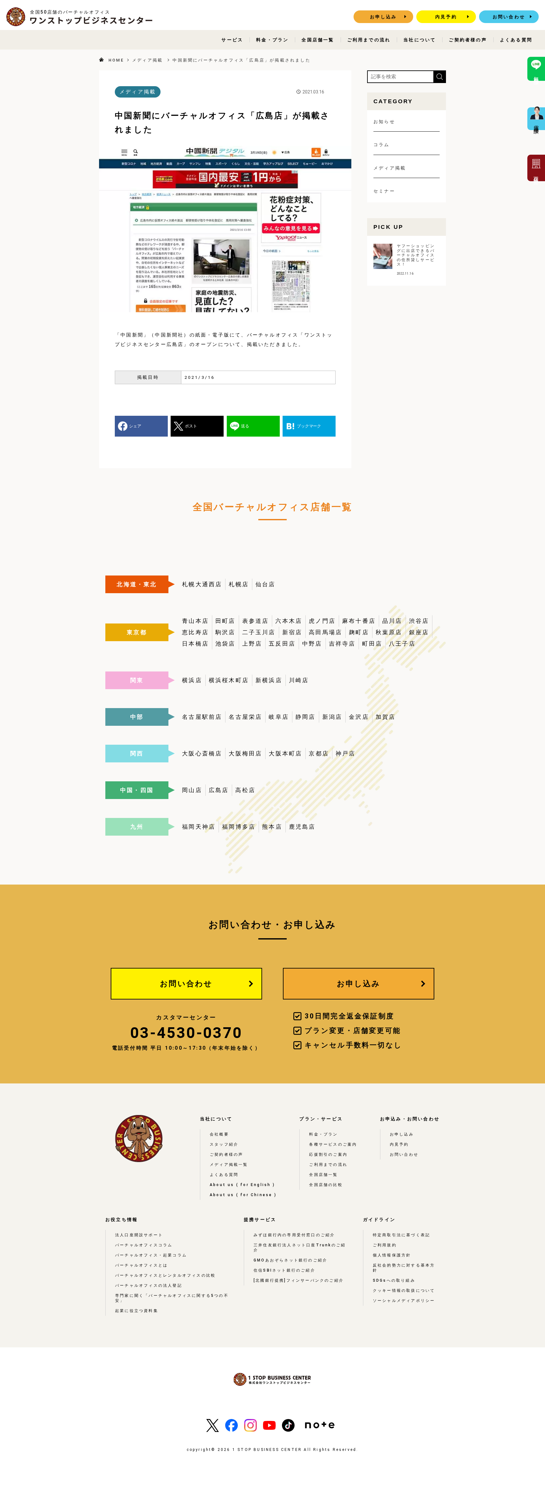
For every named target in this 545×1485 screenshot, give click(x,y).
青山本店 (195, 620)
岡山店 (192, 790)
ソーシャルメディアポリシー (404, 1300)
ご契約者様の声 (468, 39)
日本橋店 (195, 643)
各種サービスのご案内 (333, 1144)
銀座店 (419, 632)
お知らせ (384, 121)
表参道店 (255, 620)
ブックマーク (309, 426)
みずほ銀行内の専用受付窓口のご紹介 (294, 1235)
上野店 (252, 643)
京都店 (319, 753)
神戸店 (346, 753)
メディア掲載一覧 (229, 1164)
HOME (116, 60)
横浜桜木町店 (229, 680)
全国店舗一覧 (318, 39)
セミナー (384, 191)
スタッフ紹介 (224, 1144)
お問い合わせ (509, 16)
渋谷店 (419, 620)
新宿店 (292, 632)
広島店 (219, 790)
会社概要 (219, 1134)
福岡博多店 (238, 826)
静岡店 (306, 716)
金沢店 (359, 716)
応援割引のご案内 (328, 1154)
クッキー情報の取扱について (404, 1290)
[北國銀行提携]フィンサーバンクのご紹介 (299, 1280)
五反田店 (282, 643)
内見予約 (446, 16)
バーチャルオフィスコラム (144, 1245)
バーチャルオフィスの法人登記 (148, 1285)
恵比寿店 (195, 632)
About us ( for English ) (242, 1185)
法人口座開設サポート (139, 1235)
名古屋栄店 (245, 716)
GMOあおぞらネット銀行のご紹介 (290, 1260)
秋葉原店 (389, 632)
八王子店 (402, 643)
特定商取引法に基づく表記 (401, 1235)
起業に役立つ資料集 (136, 1311)
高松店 (245, 790)
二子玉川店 (259, 632)
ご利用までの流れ (369, 39)
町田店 (372, 643)
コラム (381, 144)
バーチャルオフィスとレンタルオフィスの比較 (165, 1275)
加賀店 (386, 716)
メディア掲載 (147, 60)
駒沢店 (225, 632)
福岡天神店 (198, 826)
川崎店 (299, 680)
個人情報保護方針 (392, 1255)
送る (245, 426)
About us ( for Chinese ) (243, 1195)
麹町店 (359, 632)
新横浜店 (268, 680)
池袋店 (225, 643)
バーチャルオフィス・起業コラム (151, 1255)
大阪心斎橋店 (202, 753)
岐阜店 (279, 716)
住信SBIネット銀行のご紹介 (284, 1270)
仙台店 (265, 584)
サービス (232, 39)
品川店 (392, 620)
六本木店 (288, 620)
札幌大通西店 (202, 584)
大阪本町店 (285, 753)
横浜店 (192, 680)
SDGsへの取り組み (394, 1280)
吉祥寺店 (342, 643)
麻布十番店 (359, 620)
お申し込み (383, 16)
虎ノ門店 (322, 620)
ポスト (191, 426)
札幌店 (239, 584)
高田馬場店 (325, 632)
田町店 (225, 620)
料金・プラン (272, 39)
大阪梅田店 (245, 753)
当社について (419, 39)
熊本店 (272, 826)
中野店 (312, 643)
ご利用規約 (385, 1245)
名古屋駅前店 (202, 716)
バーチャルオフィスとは (141, 1265)
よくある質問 (516, 39)
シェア (135, 426)
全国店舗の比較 (326, 1185)
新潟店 (332, 716)
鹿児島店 (302, 826)
